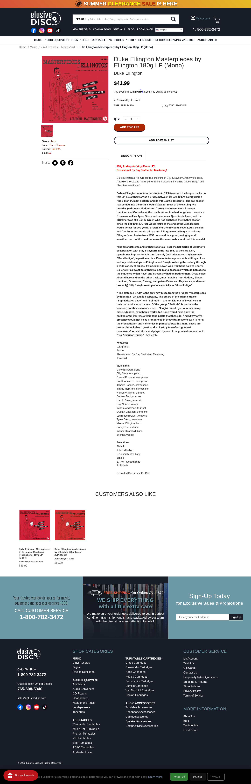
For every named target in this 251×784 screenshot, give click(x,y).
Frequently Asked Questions (200, 677)
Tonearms (79, 712)
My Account (190, 658)
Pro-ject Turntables (84, 733)
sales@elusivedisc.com (31, 698)
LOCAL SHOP (145, 29)
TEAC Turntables (83, 747)
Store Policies (191, 686)
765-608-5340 (29, 689)
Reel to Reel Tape (84, 671)
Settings (197, 776)
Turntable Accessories (139, 707)
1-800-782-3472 (41, 616)
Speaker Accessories (138, 721)
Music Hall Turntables (86, 729)
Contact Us (190, 672)
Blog (186, 720)
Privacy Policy (192, 691)
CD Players (80, 693)
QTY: (117, 119)
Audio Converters (83, 688)
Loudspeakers (81, 707)
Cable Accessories (137, 716)
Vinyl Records (81, 662)
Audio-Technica (82, 752)
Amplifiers (79, 684)
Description (131, 155)
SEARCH (81, 19)
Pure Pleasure (58, 145)
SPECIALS (119, 29)
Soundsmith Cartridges (139, 681)
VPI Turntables (82, 738)
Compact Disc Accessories (142, 725)
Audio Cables (207, 40)
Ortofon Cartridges (137, 695)
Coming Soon (102, 29)
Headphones (80, 698)
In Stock (128, 100)
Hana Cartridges (135, 671)
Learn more (155, 776)
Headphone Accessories (140, 712)
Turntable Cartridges (107, 40)
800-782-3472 (208, 29)
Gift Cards (189, 667)
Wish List (188, 663)
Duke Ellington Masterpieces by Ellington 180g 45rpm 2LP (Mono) (70, 552)
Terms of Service (193, 695)
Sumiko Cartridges (137, 685)
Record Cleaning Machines (175, 40)
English (163, 29)
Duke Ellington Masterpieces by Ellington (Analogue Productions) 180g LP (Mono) (34, 553)
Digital (77, 667)
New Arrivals (81, 29)
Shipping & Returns (195, 681)
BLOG (131, 29)
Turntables (79, 40)
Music (38, 40)
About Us (189, 716)
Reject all (216, 776)
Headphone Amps (84, 702)
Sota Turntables (82, 742)
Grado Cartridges (136, 662)
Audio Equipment (57, 40)
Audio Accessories (139, 40)
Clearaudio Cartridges (139, 667)
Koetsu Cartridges (136, 676)
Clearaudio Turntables (86, 724)
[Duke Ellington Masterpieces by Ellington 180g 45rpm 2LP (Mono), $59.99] (70, 525)
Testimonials (191, 725)
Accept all (179, 776)
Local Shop (190, 730)
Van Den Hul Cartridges (140, 690)
